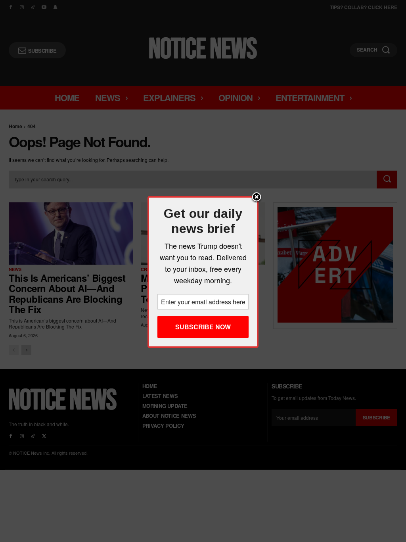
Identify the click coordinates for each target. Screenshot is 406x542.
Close (256, 198)
